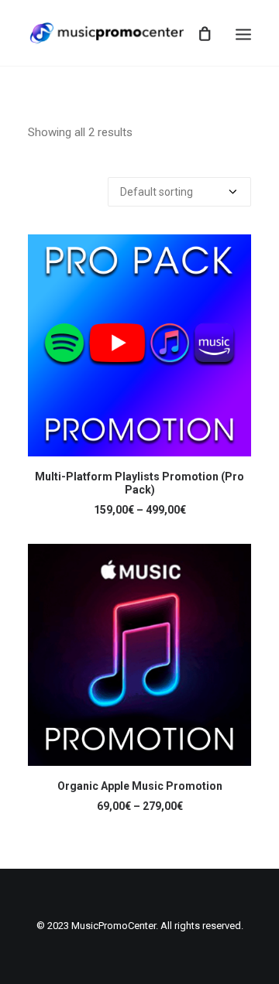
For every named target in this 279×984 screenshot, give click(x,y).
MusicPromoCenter (113, 925)
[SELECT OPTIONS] (139, 345)
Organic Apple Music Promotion (139, 786)
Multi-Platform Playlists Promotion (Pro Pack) (139, 483)
